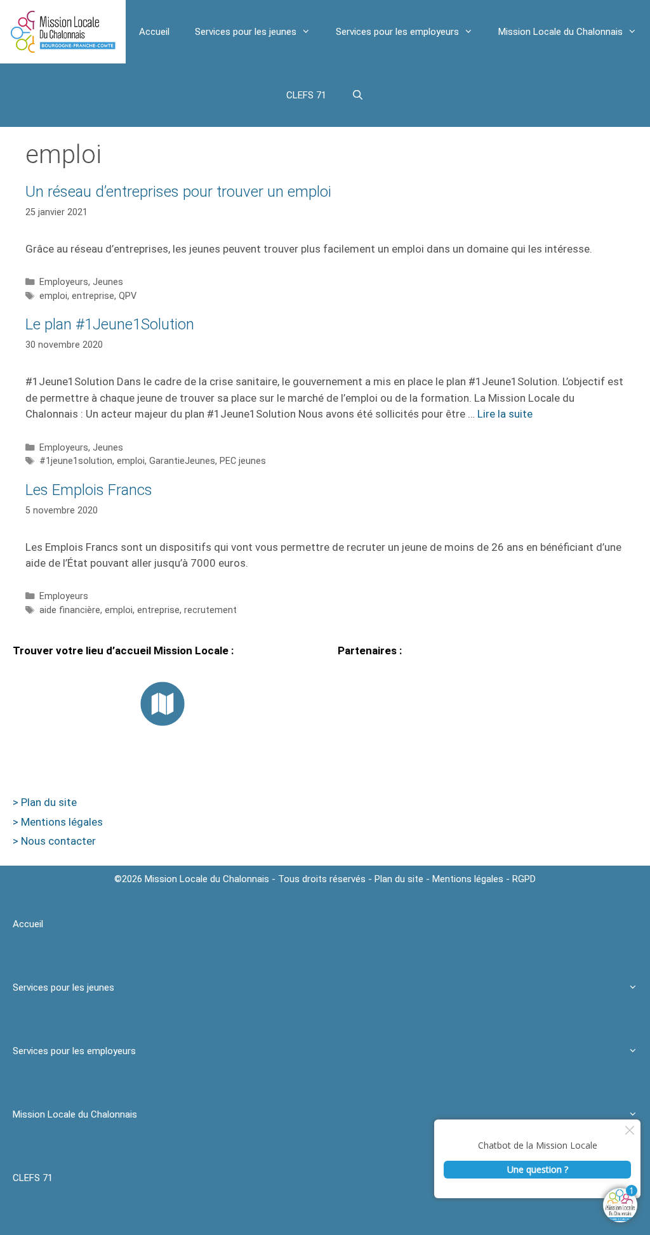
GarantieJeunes (182, 461)
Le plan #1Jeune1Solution (109, 324)
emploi (53, 296)
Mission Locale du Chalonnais (560, 31)
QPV (127, 296)
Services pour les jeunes (245, 31)
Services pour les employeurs (397, 31)
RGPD (524, 879)
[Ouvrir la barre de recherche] (357, 95)
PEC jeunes (243, 461)
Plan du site (399, 879)
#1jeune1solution (75, 461)
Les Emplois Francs (88, 490)
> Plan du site (45, 802)
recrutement (210, 610)
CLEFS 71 (306, 95)
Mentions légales (467, 879)
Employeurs (63, 282)
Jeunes (108, 282)
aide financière (69, 610)
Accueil (154, 31)
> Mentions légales (58, 822)
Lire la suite (505, 413)
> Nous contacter (54, 841)
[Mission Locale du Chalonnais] (63, 31)
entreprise (93, 296)
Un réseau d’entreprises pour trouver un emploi (178, 192)
